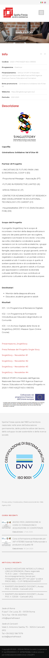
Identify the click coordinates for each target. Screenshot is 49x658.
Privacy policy (7, 502)
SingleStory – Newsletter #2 (15, 361)
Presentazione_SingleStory (14, 344)
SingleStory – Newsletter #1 (15, 355)
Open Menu (41, 12)
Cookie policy (18, 502)
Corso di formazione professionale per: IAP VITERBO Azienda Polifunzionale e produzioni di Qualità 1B (30, 542)
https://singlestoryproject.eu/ (23, 92)
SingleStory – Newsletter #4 (15, 372)
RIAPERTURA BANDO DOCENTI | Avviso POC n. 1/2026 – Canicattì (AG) (24, 587)
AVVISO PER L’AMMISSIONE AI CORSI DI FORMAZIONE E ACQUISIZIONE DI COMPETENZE (28, 525)
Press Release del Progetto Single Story (21, 349)
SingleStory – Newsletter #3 (15, 366)
